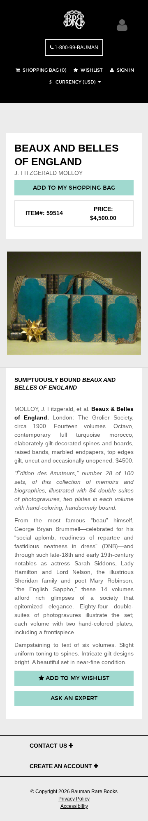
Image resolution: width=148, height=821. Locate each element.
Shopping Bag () (44, 70)
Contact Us (49, 745)
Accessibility (74, 806)
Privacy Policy (74, 799)
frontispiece (59, 632)
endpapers (90, 452)
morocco (120, 434)
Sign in (125, 70)
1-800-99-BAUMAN (75, 47)
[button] (71, 82)
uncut (32, 460)
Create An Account (62, 766)
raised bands (31, 452)
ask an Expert (74, 698)
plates (82, 499)
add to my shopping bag (74, 187)
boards (123, 443)
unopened (99, 460)
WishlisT (91, 70)
